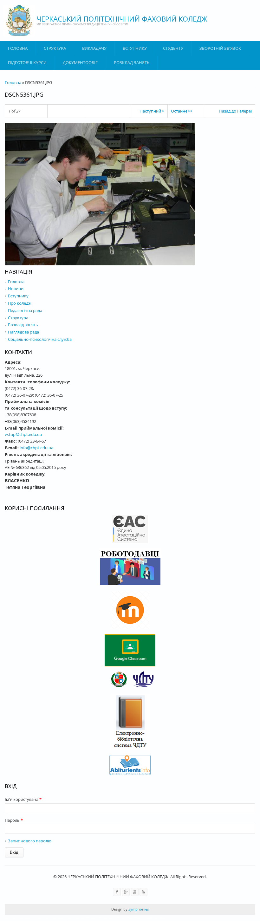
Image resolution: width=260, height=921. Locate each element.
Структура (55, 48)
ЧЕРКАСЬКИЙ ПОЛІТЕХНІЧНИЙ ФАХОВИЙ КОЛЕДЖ (121, 18)
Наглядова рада (23, 332)
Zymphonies (138, 909)
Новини (15, 288)
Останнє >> (181, 111)
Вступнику (18, 296)
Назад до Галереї (235, 111)
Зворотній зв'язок (220, 48)
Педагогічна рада (25, 310)
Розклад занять (131, 62)
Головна (18, 48)
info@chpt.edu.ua (36, 448)
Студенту (173, 48)
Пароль (14, 820)
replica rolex (155, 918)
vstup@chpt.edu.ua (23, 434)
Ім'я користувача (23, 799)
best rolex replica (40, 918)
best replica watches (76, 918)
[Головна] (19, 20)
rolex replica (11, 918)
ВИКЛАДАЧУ (94, 48)
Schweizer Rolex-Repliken (119, 918)
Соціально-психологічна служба (40, 339)
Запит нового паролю (29, 841)
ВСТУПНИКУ (135, 48)
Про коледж (19, 303)
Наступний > (152, 111)
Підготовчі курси (27, 62)
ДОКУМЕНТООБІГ (80, 62)
